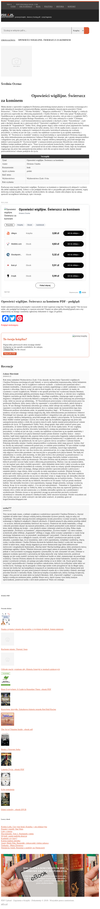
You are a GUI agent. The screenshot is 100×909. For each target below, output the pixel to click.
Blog (38, 6)
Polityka (48, 6)
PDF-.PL (7, 14)
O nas (13, 6)
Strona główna (8, 40)
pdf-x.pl (4, 904)
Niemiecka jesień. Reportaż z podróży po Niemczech (23, 848)
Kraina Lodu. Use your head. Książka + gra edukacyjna (24, 827)
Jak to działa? (25, 6)
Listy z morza (6, 831)
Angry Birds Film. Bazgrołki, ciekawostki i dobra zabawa (25, 843)
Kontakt (72, 6)
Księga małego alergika (10, 841)
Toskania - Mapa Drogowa (12, 845)
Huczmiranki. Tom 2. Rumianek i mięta (17, 834)
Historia (60, 6)
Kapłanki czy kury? (9, 838)
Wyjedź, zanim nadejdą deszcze (14, 836)
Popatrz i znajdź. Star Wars (12, 829)
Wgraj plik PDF (9, 354)
